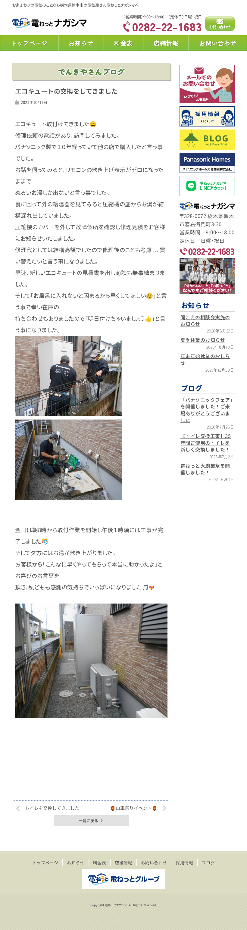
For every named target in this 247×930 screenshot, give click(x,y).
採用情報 (184, 863)
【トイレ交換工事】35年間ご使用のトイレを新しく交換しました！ (205, 442)
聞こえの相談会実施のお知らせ (205, 320)
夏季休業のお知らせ (202, 339)
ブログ (208, 863)
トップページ (29, 43)
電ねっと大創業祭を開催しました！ (205, 469)
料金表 (123, 43)
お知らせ (81, 43)
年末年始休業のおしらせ (205, 359)
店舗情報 (166, 43)
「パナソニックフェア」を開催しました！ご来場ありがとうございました (206, 409)
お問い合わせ (217, 43)
